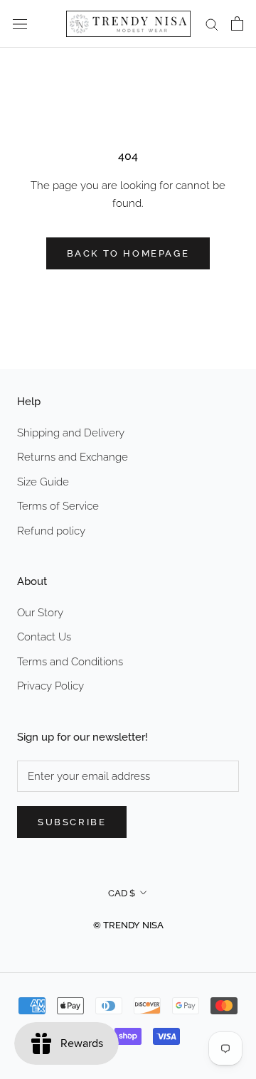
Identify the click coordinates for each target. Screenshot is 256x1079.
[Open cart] (237, 23)
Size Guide (43, 482)
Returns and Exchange (72, 457)
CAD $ (121, 893)
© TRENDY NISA (128, 925)
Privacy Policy (50, 686)
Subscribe (72, 822)
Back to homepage (128, 253)
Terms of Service (58, 506)
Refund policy (51, 531)
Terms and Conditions (70, 661)
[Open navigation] (20, 23)
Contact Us (44, 636)
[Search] (212, 24)
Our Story (40, 612)
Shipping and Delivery (70, 432)
